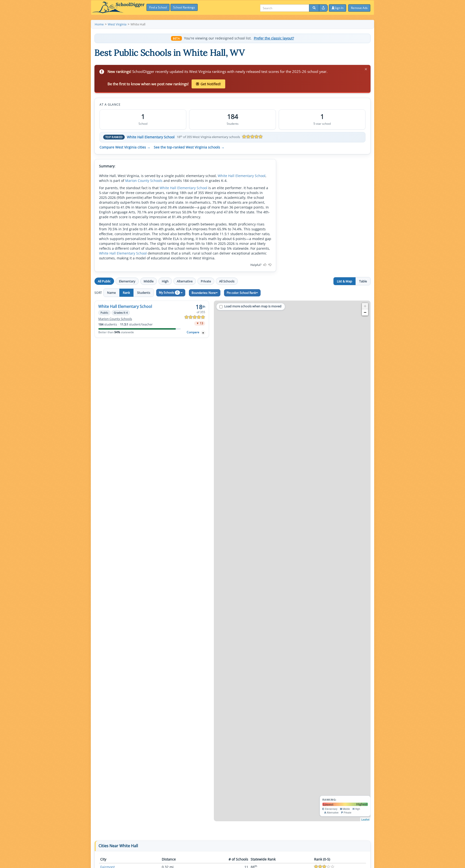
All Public (104, 281)
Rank (126, 292)
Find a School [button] (158, 7)
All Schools (226, 281)
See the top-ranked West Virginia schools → (189, 147)
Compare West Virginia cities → (125, 147)
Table (363, 281)
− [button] (365, 312)
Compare (193, 332)
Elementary (127, 281)
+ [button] (365, 306)
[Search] (314, 8)
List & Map (344, 281)
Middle (149, 281)
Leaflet (365, 819)
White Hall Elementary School (151, 137)
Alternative (185, 281)
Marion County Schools (144, 180)
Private (206, 281)
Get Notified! (211, 84)
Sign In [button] (338, 8)
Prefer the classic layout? (274, 38)
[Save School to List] (203, 332)
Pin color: (241, 293)
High (165, 281)
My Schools (168, 292)
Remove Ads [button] (359, 8)
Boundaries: (204, 293)
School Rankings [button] (184, 7)
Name (111, 292)
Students (143, 292)
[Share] (323, 8)
